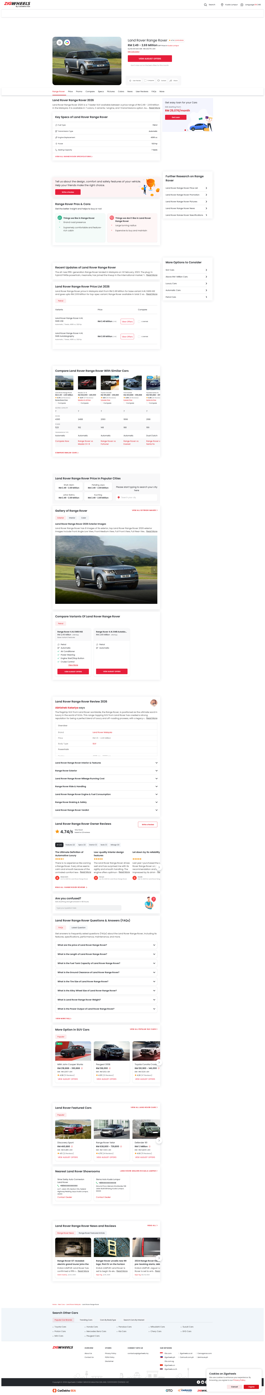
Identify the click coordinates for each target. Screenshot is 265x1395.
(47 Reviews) (88, 398)
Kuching (98, 494)
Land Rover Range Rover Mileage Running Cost (79, 778)
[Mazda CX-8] (87, 383)
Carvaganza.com (205, 1353)
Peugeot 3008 (103, 1064)
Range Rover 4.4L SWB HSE (70, 631)
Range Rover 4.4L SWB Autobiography (112, 631)
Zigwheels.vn (170, 1365)
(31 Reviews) (134, 398)
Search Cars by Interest (134, 1320)
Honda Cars (92, 1326)
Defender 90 (141, 1142)
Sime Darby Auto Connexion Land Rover (70, 1181)
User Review (136, 81)
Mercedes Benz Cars (96, 1331)
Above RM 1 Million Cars (177, 276)
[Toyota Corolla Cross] (150, 1051)
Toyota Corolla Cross (146, 1064)
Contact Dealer (64, 1197)
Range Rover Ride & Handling (70, 786)
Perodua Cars (125, 1326)
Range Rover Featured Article (92, 1233)
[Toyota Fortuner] (110, 383)
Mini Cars (59, 1335)
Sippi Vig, (99, 1275)
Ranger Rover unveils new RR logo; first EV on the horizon (111, 1262)
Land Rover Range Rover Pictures (181, 201)
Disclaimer (109, 1361)
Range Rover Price (61, 400)
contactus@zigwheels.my (138, 1353)
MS (259, 4)
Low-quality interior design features (109, 854)
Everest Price (128, 400)
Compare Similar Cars (66, 452)
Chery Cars (156, 1331)
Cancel (234, 1386)
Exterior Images (148, 510)
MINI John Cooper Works (70, 1064)
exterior (60, 518)
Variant (163, 81)
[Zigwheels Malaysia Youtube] (202, 1382)
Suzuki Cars (188, 1326)
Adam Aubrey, (62, 1275)
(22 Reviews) (68, 1153)
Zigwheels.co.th (171, 1369)
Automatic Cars (173, 290)
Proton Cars (60, 1331)
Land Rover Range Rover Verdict (72, 810)
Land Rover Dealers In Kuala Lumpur (138, 1171)
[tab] (185, 130)
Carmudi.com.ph (187, 1357)
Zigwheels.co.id (186, 1353)
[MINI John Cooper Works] (73, 1051)
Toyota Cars (60, 1326)
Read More (85, 872)
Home (54, 1304)
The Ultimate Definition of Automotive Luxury (69, 854)
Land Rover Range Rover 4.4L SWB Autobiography (69, 334)
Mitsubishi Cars (158, 1326)
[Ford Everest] (133, 383)
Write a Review (68, 192)
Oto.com (168, 1353)
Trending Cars (86, 1320)
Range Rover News (65, 1233)
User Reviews (142, 91)
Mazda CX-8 (82, 393)
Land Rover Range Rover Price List (182, 188)
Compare (90, 91)
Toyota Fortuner (106, 393)
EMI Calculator (133, 51)
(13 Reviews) (69, 1075)
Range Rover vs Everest (131, 442)
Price (70, 91)
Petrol (60, 301)
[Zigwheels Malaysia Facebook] (198, 1382)
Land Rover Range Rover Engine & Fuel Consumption (83, 794)
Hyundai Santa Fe (152, 393)
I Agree (251, 1386)
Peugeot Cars (93, 1335)
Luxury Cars (171, 283)
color (83, 518)
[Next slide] (154, 570)
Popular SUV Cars (147, 1029)
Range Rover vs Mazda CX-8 (85, 442)
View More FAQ (63, 1018)
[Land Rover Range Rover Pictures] (60, 43)
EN (256, 4)
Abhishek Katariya (66, 707)
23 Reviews (179, 40)
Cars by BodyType (108, 1320)
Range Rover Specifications (77, 156)
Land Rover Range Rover (63, 393)
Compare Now (62, 441)
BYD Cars (187, 1331)
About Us (88, 1353)
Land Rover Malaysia (102, 732)
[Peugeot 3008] (112, 1051)
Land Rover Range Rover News (180, 208)
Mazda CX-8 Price (84, 400)
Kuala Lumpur (173, 45)
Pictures (111, 91)
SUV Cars (170, 270)
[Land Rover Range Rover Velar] (112, 1129)
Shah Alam (69, 485)
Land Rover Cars (147, 1107)
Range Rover (58, 91)
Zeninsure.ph (203, 1357)
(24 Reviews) (108, 1153)
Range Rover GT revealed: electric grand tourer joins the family (73, 1262)
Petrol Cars (171, 297)
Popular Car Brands (63, 1320)
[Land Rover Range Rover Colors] (67, 43)
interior (72, 518)
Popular (60, 1115)
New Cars (61, 1304)
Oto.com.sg (169, 1361)
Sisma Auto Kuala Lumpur (108, 1179)
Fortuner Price (105, 400)
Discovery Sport (65, 1142)
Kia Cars (122, 1331)
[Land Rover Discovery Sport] (73, 1129)
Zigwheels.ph (170, 1357)
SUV (94, 743)
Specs (101, 91)
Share (175, 81)
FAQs (154, 91)
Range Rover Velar (105, 1142)
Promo (79, 91)
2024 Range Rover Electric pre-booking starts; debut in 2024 (150, 1262)
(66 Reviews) (111, 398)
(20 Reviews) (157, 398)
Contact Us (89, 1357)
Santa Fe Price (151, 400)
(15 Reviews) (146, 1153)
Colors (121, 91)
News (129, 91)
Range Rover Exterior (66, 770)
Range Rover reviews (75, 887)
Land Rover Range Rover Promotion (182, 194)
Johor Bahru (69, 494)
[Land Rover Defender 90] (150, 1129)
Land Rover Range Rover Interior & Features (78, 762)
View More (73, 665)
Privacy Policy (110, 1353)
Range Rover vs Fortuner (108, 442)
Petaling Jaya (98, 485)
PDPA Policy (109, 1357)
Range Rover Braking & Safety (71, 802)
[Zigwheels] (17, 5)
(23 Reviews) (65, 398)
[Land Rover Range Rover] (64, 383)
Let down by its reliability (146, 852)
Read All (152, 1225)
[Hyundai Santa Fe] (155, 383)
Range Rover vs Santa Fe (153, 442)
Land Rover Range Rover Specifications (184, 215)
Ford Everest (128, 393)
